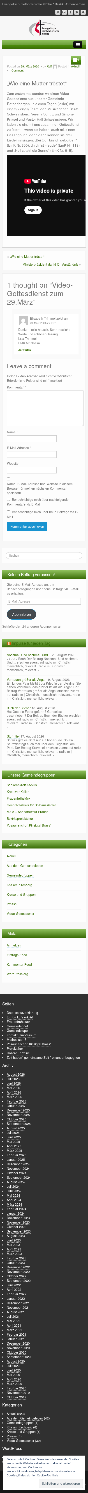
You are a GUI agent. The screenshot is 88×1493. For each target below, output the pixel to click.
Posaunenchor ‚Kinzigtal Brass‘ (29, 825)
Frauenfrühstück (18, 798)
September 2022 (19, 1280)
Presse (12, 904)
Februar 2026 (16, 1101)
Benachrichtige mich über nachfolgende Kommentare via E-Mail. (38, 501)
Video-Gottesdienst (20, 913)
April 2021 (14, 1325)
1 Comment (16, 70)
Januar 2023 (16, 1262)
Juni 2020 (14, 1370)
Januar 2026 (16, 1105)
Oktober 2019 (16, 1397)
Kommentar (16, 387)
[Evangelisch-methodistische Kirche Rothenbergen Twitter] (83, 12)
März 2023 (14, 1253)
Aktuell (75, 66)
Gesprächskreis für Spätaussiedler (31, 805)
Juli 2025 (13, 1132)
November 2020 (18, 1347)
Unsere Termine (18, 1053)
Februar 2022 (16, 1294)
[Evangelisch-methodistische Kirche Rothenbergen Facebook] (70, 12)
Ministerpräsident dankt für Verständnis (50, 264)
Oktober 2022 (16, 1276)
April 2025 (14, 1146)
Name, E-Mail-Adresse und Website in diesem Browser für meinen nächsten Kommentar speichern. (40, 488)
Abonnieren (21, 614)
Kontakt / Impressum (21, 1035)
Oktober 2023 (16, 1226)
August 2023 (16, 1235)
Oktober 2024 (16, 1173)
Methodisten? (16, 1039)
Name (12, 432)
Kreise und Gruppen (21, 894)
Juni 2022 (14, 1285)
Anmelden (14, 945)
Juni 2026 (14, 1083)
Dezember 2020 (18, 1343)
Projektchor (15, 1048)
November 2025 (18, 1114)
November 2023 (18, 1222)
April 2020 (14, 1379)
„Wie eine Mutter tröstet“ (27, 256)
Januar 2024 (16, 1213)
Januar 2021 (16, 1339)
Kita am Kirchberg (19, 885)
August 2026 (16, 1074)
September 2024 (19, 1177)
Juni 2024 (14, 1191)
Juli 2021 (13, 1316)
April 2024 (14, 1200)
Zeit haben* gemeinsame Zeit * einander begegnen (43, 1057)
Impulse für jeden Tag (31, 643)
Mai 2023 (13, 1244)
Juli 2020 (13, 1365)
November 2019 (18, 1392)
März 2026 (14, 1096)
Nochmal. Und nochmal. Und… (29, 655)
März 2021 (14, 1330)
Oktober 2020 (16, 1352)
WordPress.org (17, 974)
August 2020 (16, 1361)
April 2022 (14, 1289)
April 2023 (14, 1249)
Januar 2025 (16, 1159)
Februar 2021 (16, 1334)
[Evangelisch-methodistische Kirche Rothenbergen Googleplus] (64, 12)
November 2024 (18, 1168)
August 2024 (16, 1182)
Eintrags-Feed (17, 955)
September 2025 (19, 1123)
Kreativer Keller (18, 791)
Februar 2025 (16, 1155)
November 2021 (18, 1307)
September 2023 (19, 1231)
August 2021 (16, 1312)
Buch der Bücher (19, 708)
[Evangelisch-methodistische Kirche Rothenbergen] (44, 27)
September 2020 (19, 1356)
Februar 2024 (16, 1209)
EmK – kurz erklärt (20, 1017)
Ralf (49, 66)
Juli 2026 (13, 1078)
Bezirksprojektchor (20, 818)
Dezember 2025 (18, 1110)
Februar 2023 (16, 1258)
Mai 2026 (13, 1087)
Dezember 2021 (18, 1303)
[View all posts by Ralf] (55, 66)
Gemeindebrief (17, 1026)
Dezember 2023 (18, 1217)
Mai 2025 (13, 1141)
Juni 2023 (14, 1240)
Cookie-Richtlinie (47, 1475)
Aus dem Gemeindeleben (25, 865)
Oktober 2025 (16, 1119)
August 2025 (16, 1128)
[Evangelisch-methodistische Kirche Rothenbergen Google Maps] (57, 12)
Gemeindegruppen (20, 875)
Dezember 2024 (18, 1164)
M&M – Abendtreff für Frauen (28, 811)
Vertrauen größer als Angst (26, 679)
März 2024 (14, 1204)
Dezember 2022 (18, 1267)
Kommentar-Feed (19, 964)
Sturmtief (13, 736)
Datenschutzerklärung (22, 1012)
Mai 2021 (13, 1321)
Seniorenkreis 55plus (22, 785)
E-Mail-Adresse (19, 447)
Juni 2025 (14, 1137)
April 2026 (14, 1092)
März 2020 (14, 1383)
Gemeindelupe (17, 1030)
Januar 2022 (16, 1298)
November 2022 (18, 1271)
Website (13, 463)
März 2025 (14, 1150)
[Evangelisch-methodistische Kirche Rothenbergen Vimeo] (76, 12)
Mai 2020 (13, 1374)
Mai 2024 (13, 1195)
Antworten (24, 350)
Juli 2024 (13, 1186)
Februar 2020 (16, 1388)
